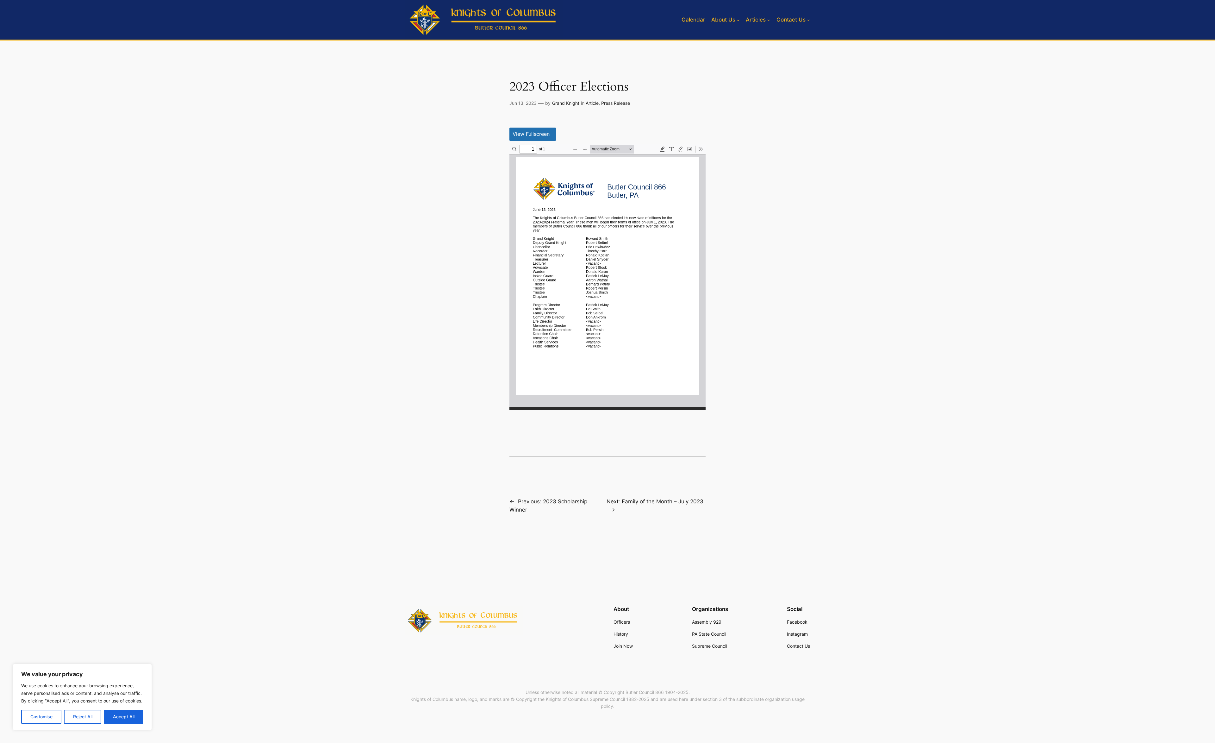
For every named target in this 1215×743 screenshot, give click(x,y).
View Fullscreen (531, 134)
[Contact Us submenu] (808, 19)
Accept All (123, 716)
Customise (41, 716)
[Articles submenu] (768, 19)
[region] (82, 697)
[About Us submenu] (738, 19)
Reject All (82, 716)
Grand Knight (565, 103)
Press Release (615, 103)
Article (592, 103)
